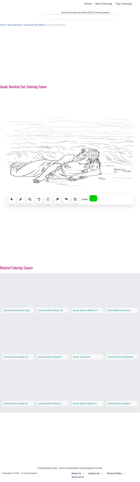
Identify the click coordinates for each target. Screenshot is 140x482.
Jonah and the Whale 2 (49, 403)
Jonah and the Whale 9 (49, 357)
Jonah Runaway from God (17, 310)
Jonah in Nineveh (81, 357)
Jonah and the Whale (34, 25)
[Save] (75, 199)
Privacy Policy (114, 473)
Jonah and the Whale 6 (119, 403)
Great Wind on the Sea (119, 310)
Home (88, 3)
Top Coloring (124, 3)
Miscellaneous (15, 25)
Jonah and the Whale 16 (16, 357)
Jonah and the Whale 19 (50, 310)
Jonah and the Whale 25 (16, 403)
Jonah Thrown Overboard (120, 357)
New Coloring (103, 3)
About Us (76, 473)
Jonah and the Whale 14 (85, 310)
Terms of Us (77, 477)
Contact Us (94, 473)
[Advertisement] (70, 55)
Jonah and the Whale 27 (85, 403)
